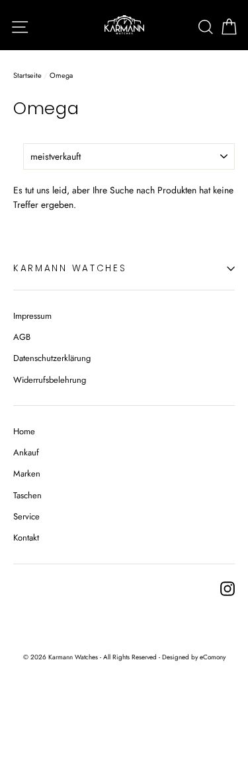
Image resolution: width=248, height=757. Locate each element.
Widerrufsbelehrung (49, 380)
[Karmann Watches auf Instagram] (227, 589)
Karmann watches (70, 268)
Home (24, 431)
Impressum (32, 316)
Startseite (27, 75)
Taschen (27, 495)
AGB (21, 337)
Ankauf (26, 452)
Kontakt (26, 537)
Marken (26, 473)
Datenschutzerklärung (52, 358)
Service (26, 516)
